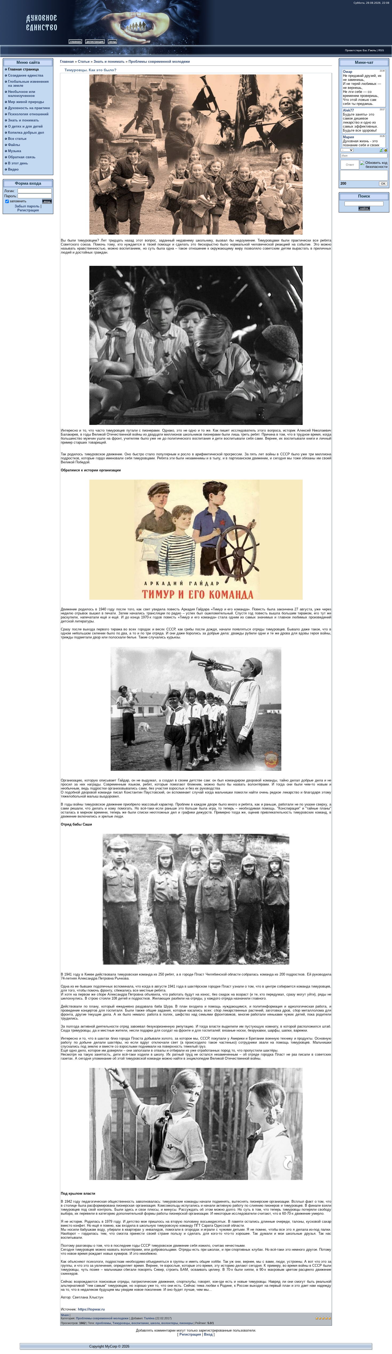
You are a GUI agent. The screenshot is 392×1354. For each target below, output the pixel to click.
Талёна (149, 1318)
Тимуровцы (121, 1323)
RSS (381, 50)
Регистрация (95, 41)
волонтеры (169, 1323)
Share (65, 1315)
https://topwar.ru (91, 1309)
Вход (112, 41)
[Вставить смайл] (385, 150)
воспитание (140, 1323)
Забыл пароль (27, 206)
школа (155, 1323)
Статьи (84, 62)
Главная (75, 41)
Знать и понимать (109, 62)
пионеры (186, 1323)
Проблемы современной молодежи (159, 62)
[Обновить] (381, 150)
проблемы (103, 1323)
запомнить (18, 201)
